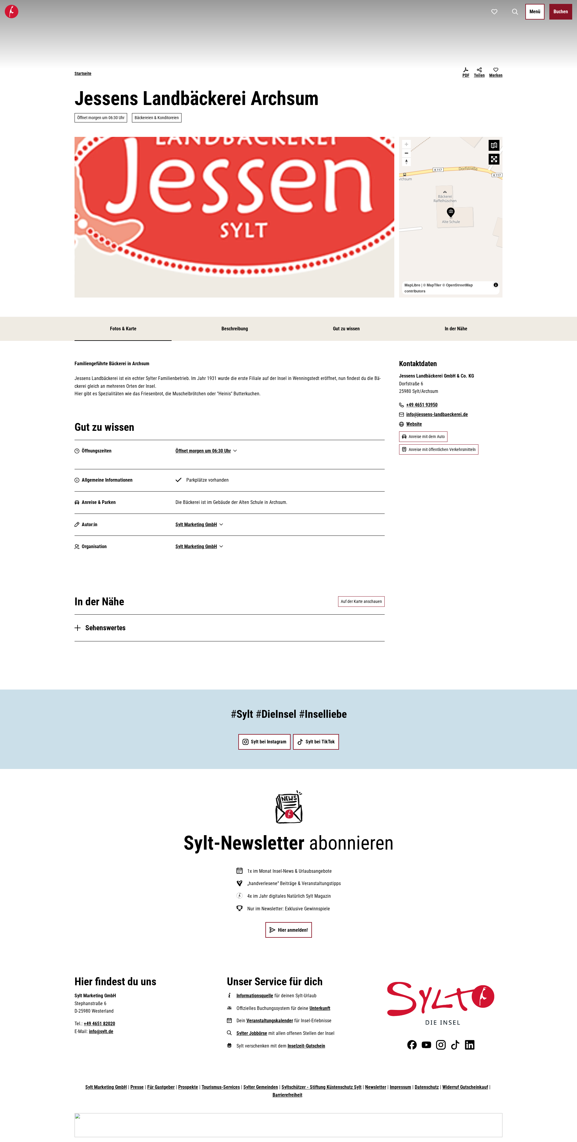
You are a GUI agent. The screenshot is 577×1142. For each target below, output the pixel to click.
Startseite (83, 73)
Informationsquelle (255, 995)
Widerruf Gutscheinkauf (465, 1087)
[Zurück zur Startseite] (11, 11)
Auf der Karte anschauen (361, 601)
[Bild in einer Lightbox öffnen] (440, 1003)
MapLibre (412, 285)
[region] (450, 217)
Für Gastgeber (161, 1087)
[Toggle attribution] (495, 285)
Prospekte (188, 1087)
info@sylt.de (101, 1031)
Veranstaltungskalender (269, 1020)
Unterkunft (320, 1008)
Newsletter (375, 1087)
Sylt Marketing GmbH (106, 1087)
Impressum (400, 1087)
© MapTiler (432, 285)
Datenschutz (427, 1087)
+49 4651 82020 (99, 1023)
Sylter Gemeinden (260, 1087)
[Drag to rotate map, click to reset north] (406, 161)
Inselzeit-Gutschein (306, 1046)
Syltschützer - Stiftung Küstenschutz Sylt (322, 1087)
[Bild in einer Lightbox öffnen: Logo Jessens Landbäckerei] (234, 217)
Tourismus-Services (221, 1087)
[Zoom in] (406, 144)
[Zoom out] (406, 153)
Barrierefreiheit (287, 1095)
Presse (137, 1087)
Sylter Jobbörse (252, 1033)
